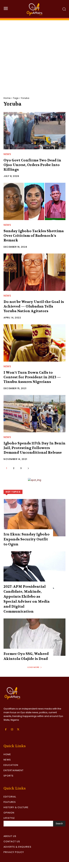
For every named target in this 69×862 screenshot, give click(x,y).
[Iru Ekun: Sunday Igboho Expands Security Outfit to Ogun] (34, 517)
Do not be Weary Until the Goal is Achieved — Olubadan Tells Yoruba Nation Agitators (34, 306)
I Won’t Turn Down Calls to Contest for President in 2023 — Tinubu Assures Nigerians (32, 377)
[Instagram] (12, 729)
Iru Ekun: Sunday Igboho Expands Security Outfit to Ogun (27, 539)
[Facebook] (6, 729)
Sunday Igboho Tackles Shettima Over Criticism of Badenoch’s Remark (34, 235)
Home (7, 98)
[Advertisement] (34, 55)
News (7, 154)
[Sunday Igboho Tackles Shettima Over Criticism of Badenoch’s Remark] (34, 201)
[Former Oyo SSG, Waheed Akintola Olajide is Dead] (34, 637)
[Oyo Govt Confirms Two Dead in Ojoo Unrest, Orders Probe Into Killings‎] (34, 130)
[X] (18, 729)
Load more (33, 667)
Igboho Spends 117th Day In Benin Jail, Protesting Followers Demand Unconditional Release (34, 448)
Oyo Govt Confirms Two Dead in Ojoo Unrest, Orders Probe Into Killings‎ (32, 165)
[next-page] (28, 468)
